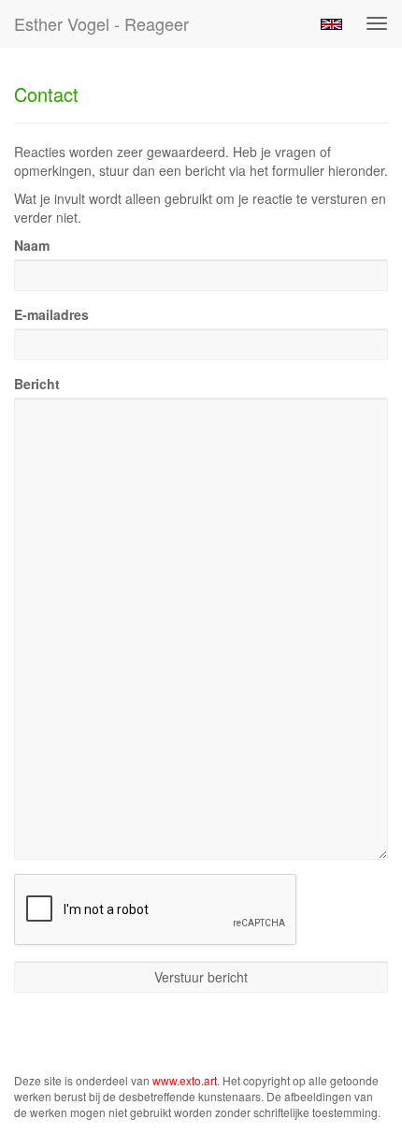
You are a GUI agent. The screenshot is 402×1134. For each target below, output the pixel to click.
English (331, 24)
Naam (32, 245)
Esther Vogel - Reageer (101, 23)
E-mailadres (51, 314)
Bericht (37, 383)
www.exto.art (184, 1080)
